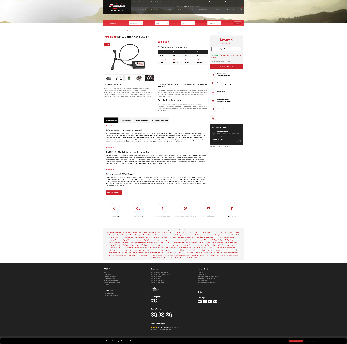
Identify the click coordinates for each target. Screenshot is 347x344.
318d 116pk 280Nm (167, 232)
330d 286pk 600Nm (116, 247)
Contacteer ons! (230, 1)
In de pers (190, 9)
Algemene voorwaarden (111, 280)
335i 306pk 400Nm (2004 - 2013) (226, 250)
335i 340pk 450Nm (175, 252)
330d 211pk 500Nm (151, 245)
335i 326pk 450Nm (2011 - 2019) (138, 252)
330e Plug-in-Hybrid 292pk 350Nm (225, 247)
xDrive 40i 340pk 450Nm (174, 257)
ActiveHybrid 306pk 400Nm (229, 252)
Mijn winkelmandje (109, 293)
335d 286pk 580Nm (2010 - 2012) (192, 250)
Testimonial (107, 274)
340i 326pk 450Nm (188, 252)
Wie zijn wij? (107, 272)
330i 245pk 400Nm (115, 250)
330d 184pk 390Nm (125, 245)
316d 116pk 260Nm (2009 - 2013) (117, 232)
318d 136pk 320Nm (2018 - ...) (209, 232)
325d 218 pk (134, 30)
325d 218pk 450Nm (217, 242)
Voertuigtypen (203, 9)
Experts (179, 9)
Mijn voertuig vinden (139, 9)
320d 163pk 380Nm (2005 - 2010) (206, 237)
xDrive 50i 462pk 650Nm (190, 257)
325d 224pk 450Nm (231, 242)
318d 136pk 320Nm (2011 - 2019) (229, 232)
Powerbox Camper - (157, 276)
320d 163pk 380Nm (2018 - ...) (186, 237)
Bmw (119, 30)
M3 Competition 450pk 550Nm (161, 255)
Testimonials (167, 9)
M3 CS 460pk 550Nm (197, 255)
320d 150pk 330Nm (127, 237)
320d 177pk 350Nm (111, 240)
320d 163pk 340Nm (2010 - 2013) (145, 237)
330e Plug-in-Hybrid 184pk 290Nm (180, 247)
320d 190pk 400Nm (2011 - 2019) (190, 240)
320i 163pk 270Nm (114, 242)
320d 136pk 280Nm (232, 235)
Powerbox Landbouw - (157, 280)
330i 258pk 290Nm (141, 250)
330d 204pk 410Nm (138, 245)
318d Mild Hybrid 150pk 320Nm (203, 235)
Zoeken (237, 23)
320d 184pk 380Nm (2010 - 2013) (129, 240)
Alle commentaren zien (201, 42)
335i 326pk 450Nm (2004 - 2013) (159, 252)
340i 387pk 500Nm (213, 252)
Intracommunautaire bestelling (207, 282)
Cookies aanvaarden (296, 341)
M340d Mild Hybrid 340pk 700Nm (215, 255)
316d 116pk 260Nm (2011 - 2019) (138, 232)
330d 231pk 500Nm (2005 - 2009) (168, 245)
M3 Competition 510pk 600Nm (180, 255)
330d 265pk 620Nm (233, 245)
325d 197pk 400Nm (165, 242)
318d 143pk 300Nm (114, 235)
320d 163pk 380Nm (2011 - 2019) (227, 237)
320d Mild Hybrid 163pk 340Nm (210, 240)
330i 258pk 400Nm (153, 250)
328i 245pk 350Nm (112, 245)
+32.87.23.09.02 (186, 6)
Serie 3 (126, 30)
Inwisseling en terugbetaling (206, 278)
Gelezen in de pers (109, 278)
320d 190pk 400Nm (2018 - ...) (170, 240)
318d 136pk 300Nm (193, 232)
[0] (240, 9)
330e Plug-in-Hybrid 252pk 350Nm (202, 247)
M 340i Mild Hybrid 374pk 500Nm (117, 255)
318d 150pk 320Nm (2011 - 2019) (162, 235)
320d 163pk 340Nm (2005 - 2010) (166, 237)
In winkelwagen (226, 67)
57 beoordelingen (175, 327)
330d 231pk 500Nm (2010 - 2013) (190, 245)
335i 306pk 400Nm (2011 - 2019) (118, 252)
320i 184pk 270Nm (127, 242)
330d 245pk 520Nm (207, 245)
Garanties (216, 9)
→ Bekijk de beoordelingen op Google (162, 329)
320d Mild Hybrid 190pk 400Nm (230, 240)
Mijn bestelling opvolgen (111, 295)
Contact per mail (217, 140)
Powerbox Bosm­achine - (158, 282)
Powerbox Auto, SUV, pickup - (160, 272)
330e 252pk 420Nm (163, 247)
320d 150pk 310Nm (114, 237)
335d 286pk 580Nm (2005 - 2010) (171, 250)
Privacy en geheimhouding (112, 282)
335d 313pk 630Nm (209, 250)
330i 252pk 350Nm (128, 250)
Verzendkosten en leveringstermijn (208, 276)
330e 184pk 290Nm (150, 247)
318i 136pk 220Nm (219, 235)
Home (107, 30)
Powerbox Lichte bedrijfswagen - (160, 274)
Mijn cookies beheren (311, 341)
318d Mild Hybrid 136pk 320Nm (183, 235)
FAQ (226, 9)
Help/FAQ (201, 272)
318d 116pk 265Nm (154, 232)
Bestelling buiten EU (204, 280)
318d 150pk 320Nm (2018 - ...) (143, 235)
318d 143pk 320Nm (126, 235)
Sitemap (106, 284)
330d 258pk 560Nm (220, 245)
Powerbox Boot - (156, 278)
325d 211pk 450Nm (191, 242)
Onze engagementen (110, 276)
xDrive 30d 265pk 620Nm (157, 257)
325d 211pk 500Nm (204, 242)
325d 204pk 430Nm (179, 242)
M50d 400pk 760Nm (233, 255)
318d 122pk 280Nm (180, 232)
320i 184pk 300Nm (152, 242)
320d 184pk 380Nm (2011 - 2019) (150, 240)
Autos (113, 30)
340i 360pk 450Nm (201, 252)
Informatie (154, 9)
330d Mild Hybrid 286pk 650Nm (133, 247)
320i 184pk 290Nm (140, 242)
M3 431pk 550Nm (133, 255)
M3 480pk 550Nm (145, 255)
